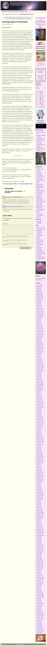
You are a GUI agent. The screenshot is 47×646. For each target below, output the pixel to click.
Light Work (39, 196)
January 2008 (40, 563)
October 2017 (40, 387)
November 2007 (40, 566)
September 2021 (40, 316)
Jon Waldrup (39, 193)
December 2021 (40, 311)
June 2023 (39, 286)
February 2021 (40, 327)
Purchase (17, 11)
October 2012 (40, 478)
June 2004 (39, 600)
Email (4, 240)
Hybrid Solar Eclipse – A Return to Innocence (41, 149)
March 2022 (39, 307)
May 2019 (39, 357)
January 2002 (40, 626)
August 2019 (39, 353)
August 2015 (39, 427)
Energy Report (40, 187)
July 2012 (39, 483)
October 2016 (40, 405)
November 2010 (40, 513)
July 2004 (39, 598)
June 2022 (39, 302)
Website (4, 244)
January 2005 (40, 592)
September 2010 (40, 516)
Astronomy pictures (41, 229)
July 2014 (39, 446)
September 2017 (40, 388)
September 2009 (40, 535)
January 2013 (40, 473)
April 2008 (39, 558)
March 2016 (39, 416)
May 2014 (39, 449)
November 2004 (40, 595)
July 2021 (39, 319)
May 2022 (39, 303)
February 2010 (40, 527)
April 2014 (39, 450)
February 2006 (40, 581)
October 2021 (40, 314)
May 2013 (39, 467)
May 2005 (39, 589)
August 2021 (39, 317)
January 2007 (40, 575)
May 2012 (39, 486)
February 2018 (40, 381)
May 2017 (39, 394)
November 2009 (40, 532)
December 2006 (40, 577)
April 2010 (39, 524)
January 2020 (40, 345)
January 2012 (40, 492)
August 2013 (39, 462)
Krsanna (38, 195)
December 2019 (40, 347)
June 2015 (39, 430)
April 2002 (39, 623)
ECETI (38, 236)
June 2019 (39, 356)
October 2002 (40, 617)
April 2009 (39, 543)
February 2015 (40, 436)
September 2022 (40, 297)
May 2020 (39, 339)
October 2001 (40, 629)
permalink (22, 181)
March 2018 (39, 379)
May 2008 (39, 557)
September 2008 (40, 550)
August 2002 (39, 620)
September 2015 (40, 425)
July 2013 (39, 464)
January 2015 (40, 438)
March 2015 (39, 435)
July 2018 (39, 373)
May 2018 (39, 376)
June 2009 (39, 540)
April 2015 (39, 433)
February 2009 (40, 544)
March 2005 (39, 591)
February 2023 (40, 293)
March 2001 (39, 632)
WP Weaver (42, 644)
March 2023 (39, 291)
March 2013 (39, 470)
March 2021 (39, 325)
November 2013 (40, 458)
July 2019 (39, 354)
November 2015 (40, 422)
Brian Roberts (40, 175)
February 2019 (40, 362)
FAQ (26, 11)
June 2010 (39, 521)
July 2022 (39, 300)
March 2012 (39, 489)
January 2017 (40, 401)
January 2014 (40, 455)
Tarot (38, 212)
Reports (22, 11)
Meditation (39, 198)
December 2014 (40, 439)
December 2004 (40, 594)
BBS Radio (39, 230)
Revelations (39, 207)
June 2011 (39, 503)
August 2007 (39, 569)
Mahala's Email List (16, 18)
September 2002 (40, 618)
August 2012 (39, 481)
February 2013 (40, 472)
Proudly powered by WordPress (29, 644)
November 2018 (40, 367)
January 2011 (40, 510)
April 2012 (39, 487)
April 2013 (39, 469)
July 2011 (39, 501)
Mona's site (39, 243)
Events (38, 189)
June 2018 (39, 374)
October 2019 (40, 350)
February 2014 (40, 453)
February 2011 (40, 509)
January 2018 (40, 382)
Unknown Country (41, 256)
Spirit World (39, 210)
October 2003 (40, 605)
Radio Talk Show (40, 206)
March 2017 (39, 398)
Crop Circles (39, 178)
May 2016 (39, 413)
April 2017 (39, 396)
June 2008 (39, 555)
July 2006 (39, 580)
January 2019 (40, 364)
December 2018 (40, 365)
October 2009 (40, 533)
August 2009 (39, 537)
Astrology (39, 172)
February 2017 (40, 399)
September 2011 (40, 498)
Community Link (40, 176)
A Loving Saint (40, 80)
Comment (5, 223)
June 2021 (39, 320)
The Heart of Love (41, 252)
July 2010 (39, 520)
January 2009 (40, 546)
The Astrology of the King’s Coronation (40, 141)
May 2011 (39, 504)
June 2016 (39, 411)
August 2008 (39, 552)
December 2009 (40, 530)
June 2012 (39, 484)
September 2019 (40, 351)
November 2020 (40, 331)
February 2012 (40, 490)
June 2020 (39, 337)
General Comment (41, 190)
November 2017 (40, 385)
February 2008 (40, 561)
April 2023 (39, 290)
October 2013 (40, 459)
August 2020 (39, 336)
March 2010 (39, 526)
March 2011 (39, 507)
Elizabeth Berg (40, 186)
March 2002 (39, 625)
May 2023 (39, 288)
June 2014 (39, 447)
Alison (6, 206)
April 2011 (39, 506)
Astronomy (39, 173)
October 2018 (40, 368)
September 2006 (40, 578)
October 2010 (40, 515)
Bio (6, 11)
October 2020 (40, 333)
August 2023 (39, 285)
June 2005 (39, 588)
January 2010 (40, 529)
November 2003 (40, 603)
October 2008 (40, 549)
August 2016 (39, 408)
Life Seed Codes (40, 241)
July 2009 (39, 538)
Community (11, 11)
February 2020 (40, 344)
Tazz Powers (39, 213)
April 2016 (39, 415)
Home (3, 11)
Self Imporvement (41, 209)
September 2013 (40, 461)
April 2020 (39, 340)
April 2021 (39, 324)
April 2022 (39, 305)
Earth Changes (40, 235)
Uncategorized (40, 215)
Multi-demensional (41, 201)
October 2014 (40, 442)
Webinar (39, 216)
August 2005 (39, 584)
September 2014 (40, 444)
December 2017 (40, 384)
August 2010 (39, 518)
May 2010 (39, 523)
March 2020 (39, 342)
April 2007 (39, 574)
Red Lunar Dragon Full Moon (10, 183)
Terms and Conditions (40, 278)
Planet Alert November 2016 (26, 183)
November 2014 (40, 441)
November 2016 (40, 404)
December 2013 (40, 456)
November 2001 (40, 628)
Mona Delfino (40, 199)
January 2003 (40, 612)
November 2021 (40, 313)
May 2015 (39, 432)
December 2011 (40, 493)
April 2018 (39, 378)
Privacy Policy (39, 279)
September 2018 (40, 370)
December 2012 (40, 475)
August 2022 (39, 299)
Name (4, 237)
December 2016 (40, 402)
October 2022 (40, 296)
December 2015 (40, 421)
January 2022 (40, 310)
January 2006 (40, 583)
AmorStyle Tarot (40, 75)
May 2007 (39, 572)
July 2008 (39, 554)
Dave (38, 182)
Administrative (40, 169)
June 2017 (39, 393)
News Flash (39, 203)
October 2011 (40, 496)
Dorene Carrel (15, 14)
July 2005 (39, 586)
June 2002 (39, 622)
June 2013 (39, 466)
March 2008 (39, 560)
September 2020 (40, 334)
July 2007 (39, 571)
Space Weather (40, 250)
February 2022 (40, 308)
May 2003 (39, 609)
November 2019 (40, 348)
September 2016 (40, 407)
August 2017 (39, 390)
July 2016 (39, 410)
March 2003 (39, 611)
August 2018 (39, 371)
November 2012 (40, 476)
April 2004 (39, 601)
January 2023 (40, 294)
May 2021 (39, 322)
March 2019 (39, 361)
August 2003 (39, 606)
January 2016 (40, 419)
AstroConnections (41, 227)
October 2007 (40, 567)
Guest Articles (9, 14)
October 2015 (40, 424)
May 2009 (39, 541)
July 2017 (39, 391)
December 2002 (40, 614)
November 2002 (40, 615)
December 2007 (40, 564)
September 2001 (40, 631)
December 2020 (40, 330)
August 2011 (39, 500)
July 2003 (39, 608)
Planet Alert (39, 204)
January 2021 (40, 328)
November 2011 (40, 495)
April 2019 (39, 359)
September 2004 (40, 597)
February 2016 (40, 418)
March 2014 (39, 452)
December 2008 (40, 547)
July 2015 (39, 429)
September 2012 (40, 479)
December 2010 (40, 512)
